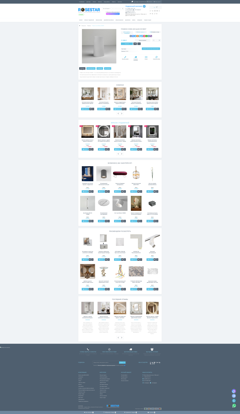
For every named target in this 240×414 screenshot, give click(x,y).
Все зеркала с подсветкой (104, 388)
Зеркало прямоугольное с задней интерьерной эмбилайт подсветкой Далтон (88, 140)
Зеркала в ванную (119, 20)
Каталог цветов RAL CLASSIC (83, 375)
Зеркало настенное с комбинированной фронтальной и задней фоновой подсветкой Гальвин (152, 140)
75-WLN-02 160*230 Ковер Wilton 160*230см (136, 281)
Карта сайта (80, 397)
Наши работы (107, 1)
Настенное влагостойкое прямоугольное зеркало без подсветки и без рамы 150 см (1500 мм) (88, 103)
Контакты (120, 1)
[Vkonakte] (152, 11)
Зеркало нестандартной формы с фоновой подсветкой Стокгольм (120, 317)
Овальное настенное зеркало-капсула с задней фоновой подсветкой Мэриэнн (120, 140)
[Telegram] (155, 11)
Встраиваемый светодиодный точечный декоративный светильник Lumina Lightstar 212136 (103, 213)
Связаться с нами (81, 391)
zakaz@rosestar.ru (130, 12)
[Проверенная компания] (5, 347)
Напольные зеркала (103, 376)
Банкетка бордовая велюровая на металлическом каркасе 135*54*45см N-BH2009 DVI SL (120, 184)
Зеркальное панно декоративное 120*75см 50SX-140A (152, 281)
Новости (114, 1)
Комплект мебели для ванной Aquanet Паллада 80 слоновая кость (104, 252)
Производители (81, 399)
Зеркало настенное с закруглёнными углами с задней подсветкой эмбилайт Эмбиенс (136, 140)
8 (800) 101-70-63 (130, 11)
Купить (85, 149)
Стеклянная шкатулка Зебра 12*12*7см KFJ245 (152, 213)
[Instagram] (150, 11)
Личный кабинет (124, 375)
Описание (82, 68)
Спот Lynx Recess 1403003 (120, 213)
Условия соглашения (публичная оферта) (86, 388)
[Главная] (79, 25)
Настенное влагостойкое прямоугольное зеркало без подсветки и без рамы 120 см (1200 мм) (152, 103)
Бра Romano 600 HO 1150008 (87, 213)
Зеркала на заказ (103, 390)
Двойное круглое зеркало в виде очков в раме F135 (87, 281)
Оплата (94, 1)
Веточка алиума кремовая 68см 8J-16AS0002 (152, 184)
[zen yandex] (152, 14)
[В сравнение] (93, 109)
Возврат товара (81, 393)
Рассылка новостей (124, 380)
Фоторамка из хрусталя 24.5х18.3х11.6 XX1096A (87, 252)
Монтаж (100, 1)
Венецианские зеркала (104, 380)
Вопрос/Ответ (81, 395)
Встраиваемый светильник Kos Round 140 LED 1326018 (104, 184)
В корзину (85, 109)
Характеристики (91, 68)
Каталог (80, 20)
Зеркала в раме (99, 20)
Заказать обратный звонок (113, 12)
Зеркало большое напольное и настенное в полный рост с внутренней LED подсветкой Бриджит (104, 317)
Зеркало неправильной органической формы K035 (136, 213)
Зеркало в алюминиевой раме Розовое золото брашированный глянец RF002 (136, 317)
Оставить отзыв (155, 32)
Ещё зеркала (127, 20)
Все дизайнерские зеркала (105, 378)
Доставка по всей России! (140, 1)
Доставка (88, 1)
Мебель (133, 20)
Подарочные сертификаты (83, 401)
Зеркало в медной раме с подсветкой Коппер (120, 103)
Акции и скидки (103, 397)
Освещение (139, 20)
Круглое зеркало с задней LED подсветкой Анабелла (104, 140)
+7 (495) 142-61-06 (130, 8)
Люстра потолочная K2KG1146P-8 (136, 184)
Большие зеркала (103, 375)
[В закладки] (90, 109)
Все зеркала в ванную (104, 384)
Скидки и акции (147, 20)
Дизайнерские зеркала (109, 20)
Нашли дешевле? (142, 40)
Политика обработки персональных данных (86, 390)
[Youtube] (157, 11)
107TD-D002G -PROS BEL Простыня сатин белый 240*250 (120, 252)
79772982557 (129, 10)
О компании (81, 1)
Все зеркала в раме (103, 386)
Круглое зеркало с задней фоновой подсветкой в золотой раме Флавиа (152, 317)
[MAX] (234, 391)
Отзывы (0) (99, 68)
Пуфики (101, 393)
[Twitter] (150, 14)
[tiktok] (154, 14)
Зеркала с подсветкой (89, 20)
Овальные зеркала (103, 395)
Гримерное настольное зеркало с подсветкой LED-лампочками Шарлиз (87, 184)
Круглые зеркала (103, 391)
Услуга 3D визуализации (113, 14)
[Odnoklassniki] (159, 11)
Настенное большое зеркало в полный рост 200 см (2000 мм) (136, 103)
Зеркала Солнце (103, 382)
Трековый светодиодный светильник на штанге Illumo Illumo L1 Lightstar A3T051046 (152, 252)
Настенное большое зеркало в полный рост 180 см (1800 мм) (103, 103)
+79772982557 (137, 10)
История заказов (124, 376)
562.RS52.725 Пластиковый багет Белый (136, 252)
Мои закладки (123, 378)
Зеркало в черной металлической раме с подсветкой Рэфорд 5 (87, 317)
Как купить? (107, 68)
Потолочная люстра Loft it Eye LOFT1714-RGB (120, 281)
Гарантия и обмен (81, 382)
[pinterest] (156, 14)
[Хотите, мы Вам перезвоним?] (234, 400)
